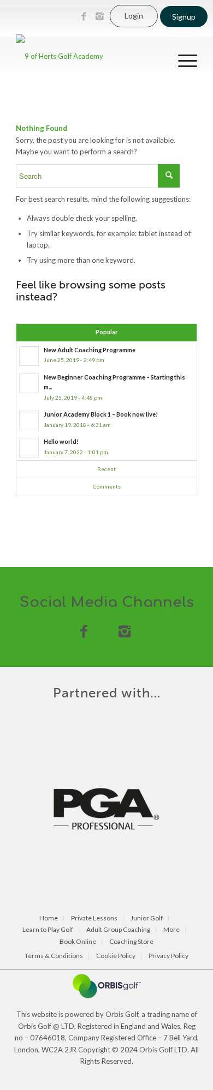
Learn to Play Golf (47, 930)
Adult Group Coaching (118, 930)
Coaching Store (131, 942)
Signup (184, 16)
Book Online (78, 942)
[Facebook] (83, 16)
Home (48, 918)
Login (134, 15)
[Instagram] (99, 16)
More (171, 930)
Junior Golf (147, 918)
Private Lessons (94, 918)
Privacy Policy (168, 956)
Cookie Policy (115, 956)
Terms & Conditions (54, 956)
